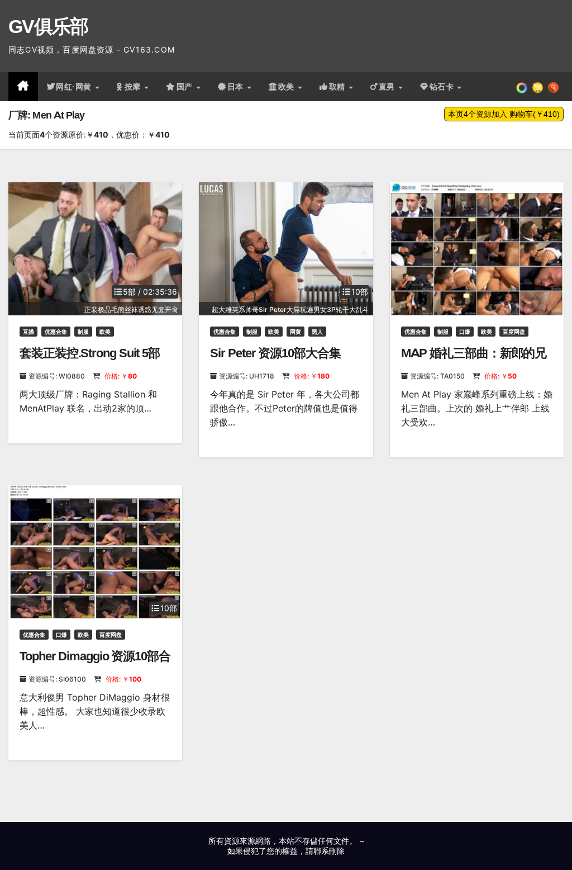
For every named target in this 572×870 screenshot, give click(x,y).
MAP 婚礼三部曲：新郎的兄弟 (474, 360)
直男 (388, 87)
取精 (338, 87)
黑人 (317, 331)
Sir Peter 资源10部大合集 (275, 353)
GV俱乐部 (48, 26)
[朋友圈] (521, 86)
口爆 (464, 331)
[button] (553, 86)
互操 (28, 331)
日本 (236, 87)
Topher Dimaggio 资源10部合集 (95, 663)
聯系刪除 (329, 850)
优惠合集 (56, 331)
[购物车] (538, 86)
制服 (83, 331)
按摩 (134, 87)
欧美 (287, 87)
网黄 (295, 331)
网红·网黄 (75, 87)
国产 (186, 87)
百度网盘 (514, 331)
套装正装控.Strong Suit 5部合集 (90, 360)
